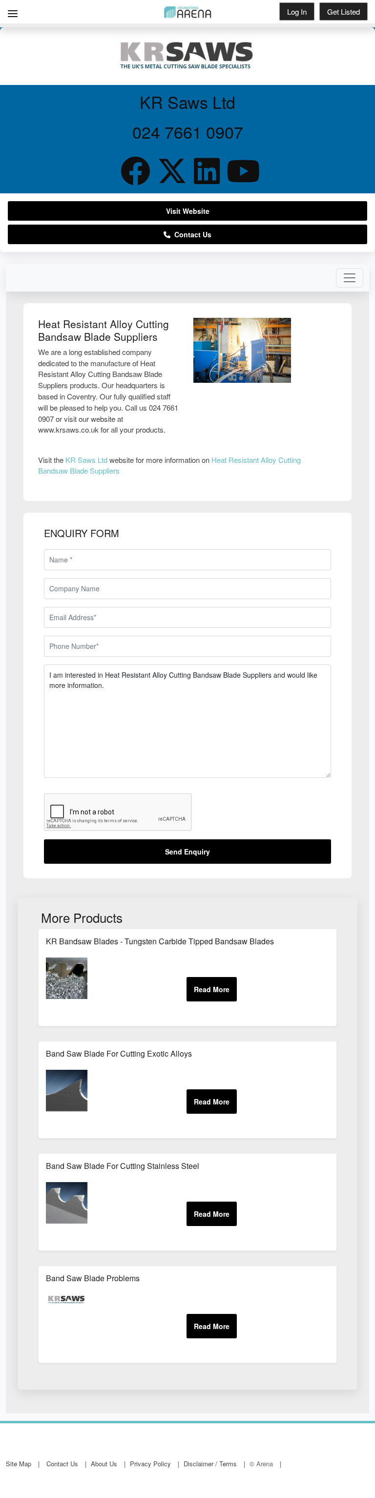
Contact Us (190, 234)
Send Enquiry (187, 851)
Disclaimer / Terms (210, 1463)
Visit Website (187, 211)
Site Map (18, 1463)
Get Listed (343, 11)
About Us (104, 1463)
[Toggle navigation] (349, 278)
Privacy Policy (150, 1463)
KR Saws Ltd (86, 460)
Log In (297, 11)
